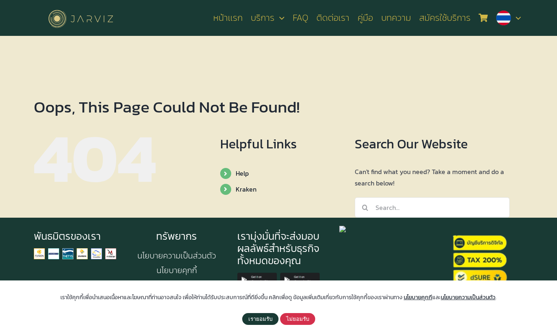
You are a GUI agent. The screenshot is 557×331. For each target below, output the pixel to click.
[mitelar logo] (110, 251)
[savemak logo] (82, 251)
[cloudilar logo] (96, 251)
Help (242, 173)
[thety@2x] (67, 251)
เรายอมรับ (260, 319)
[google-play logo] (257, 276)
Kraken (246, 189)
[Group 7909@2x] (39, 251)
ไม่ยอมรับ (297, 319)
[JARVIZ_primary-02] (81, 8)
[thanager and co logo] (53, 251)
